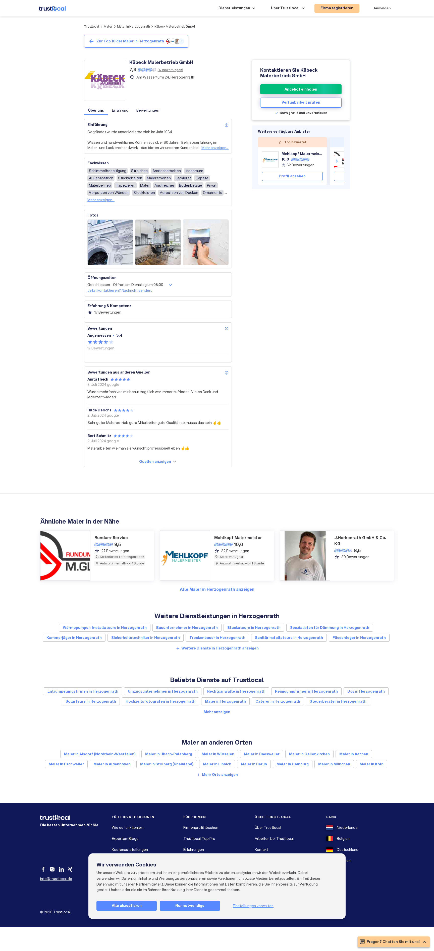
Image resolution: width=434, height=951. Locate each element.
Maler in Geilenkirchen (309, 754)
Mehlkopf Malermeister (302, 153)
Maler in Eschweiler (66, 764)
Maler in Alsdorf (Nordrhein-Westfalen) (100, 754)
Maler (108, 26)
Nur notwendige (189, 905)
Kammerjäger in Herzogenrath (74, 637)
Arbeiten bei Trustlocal (274, 838)
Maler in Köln (372, 764)
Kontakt (261, 849)
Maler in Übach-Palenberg (168, 754)
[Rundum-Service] (342, 159)
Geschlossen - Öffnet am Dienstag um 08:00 (125, 284)
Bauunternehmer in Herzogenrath (187, 627)
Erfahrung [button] (120, 110)
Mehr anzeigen (217, 711)
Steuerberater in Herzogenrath (338, 701)
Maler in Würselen (218, 754)
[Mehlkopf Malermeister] (270, 159)
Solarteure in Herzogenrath (91, 701)
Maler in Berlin (254, 764)
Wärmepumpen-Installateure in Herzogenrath (105, 627)
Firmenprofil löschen (200, 827)
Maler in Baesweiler (262, 754)
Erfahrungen (193, 849)
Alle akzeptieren (127, 905)
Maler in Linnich (217, 764)
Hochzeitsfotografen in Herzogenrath (160, 701)
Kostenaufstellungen (130, 849)
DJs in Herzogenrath (366, 691)
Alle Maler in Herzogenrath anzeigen (217, 589)
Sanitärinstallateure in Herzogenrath (289, 637)
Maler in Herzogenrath (133, 26)
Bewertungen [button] (147, 110)
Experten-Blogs (125, 838)
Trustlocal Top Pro (199, 838)
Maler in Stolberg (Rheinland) (166, 764)
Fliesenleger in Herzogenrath (359, 637)
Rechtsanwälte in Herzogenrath (236, 691)
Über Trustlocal (268, 827)
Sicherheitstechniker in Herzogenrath (145, 637)
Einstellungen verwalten (253, 905)
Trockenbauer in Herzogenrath (217, 637)
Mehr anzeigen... (215, 147)
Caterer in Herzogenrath (277, 701)
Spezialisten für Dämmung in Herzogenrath (329, 627)
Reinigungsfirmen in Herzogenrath (306, 691)
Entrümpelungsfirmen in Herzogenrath (82, 691)
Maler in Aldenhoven (112, 764)
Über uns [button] (96, 110)
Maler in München (334, 764)
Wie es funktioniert (128, 827)
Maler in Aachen (353, 754)
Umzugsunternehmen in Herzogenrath (163, 691)
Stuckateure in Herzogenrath (254, 627)
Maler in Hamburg (293, 764)
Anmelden (382, 8)
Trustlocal (91, 26)
